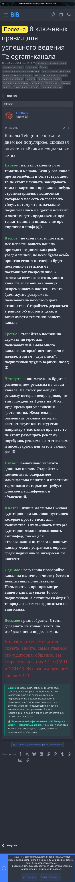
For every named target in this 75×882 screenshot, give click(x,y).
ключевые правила (45, 75)
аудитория (31, 67)
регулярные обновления (44, 83)
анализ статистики (13, 67)
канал (6, 75)
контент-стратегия (13, 79)
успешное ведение (51, 87)
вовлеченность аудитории (56, 71)
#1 (69, 128)
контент (63, 75)
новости (30, 79)
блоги (43, 67)
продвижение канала (49, 79)
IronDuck (9, 63)
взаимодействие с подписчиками (21, 71)
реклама (65, 83)
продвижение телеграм (15, 83)
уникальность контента (25, 87)
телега (6, 87)
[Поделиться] (64, 128)
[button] (6, 14)
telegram (42, 63)
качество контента (22, 75)
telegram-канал (58, 63)
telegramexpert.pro (30, 724)
